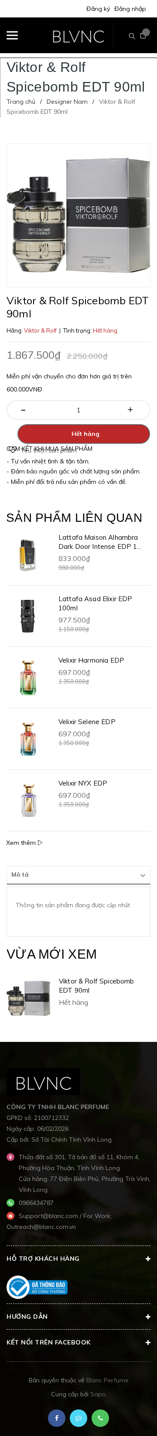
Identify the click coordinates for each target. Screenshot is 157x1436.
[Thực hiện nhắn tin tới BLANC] (78, 1418)
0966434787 (36, 1203)
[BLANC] (44, 1081)
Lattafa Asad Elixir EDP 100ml (95, 603)
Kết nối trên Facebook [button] (49, 1342)
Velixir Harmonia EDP (91, 660)
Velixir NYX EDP (82, 783)
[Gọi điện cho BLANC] (100, 1418)
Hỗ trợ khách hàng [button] (43, 1258)
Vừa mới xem (52, 954)
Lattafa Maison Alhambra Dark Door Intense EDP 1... (99, 542)
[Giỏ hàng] (143, 35)
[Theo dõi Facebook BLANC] (56, 1418)
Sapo (98, 1394)
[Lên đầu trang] (129, 1416)
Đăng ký (98, 9)
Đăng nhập (130, 9)
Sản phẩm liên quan (74, 517)
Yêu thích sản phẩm (49, 450)
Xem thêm (22, 843)
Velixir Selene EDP (87, 722)
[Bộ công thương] (37, 1287)
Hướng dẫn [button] (27, 1316)
